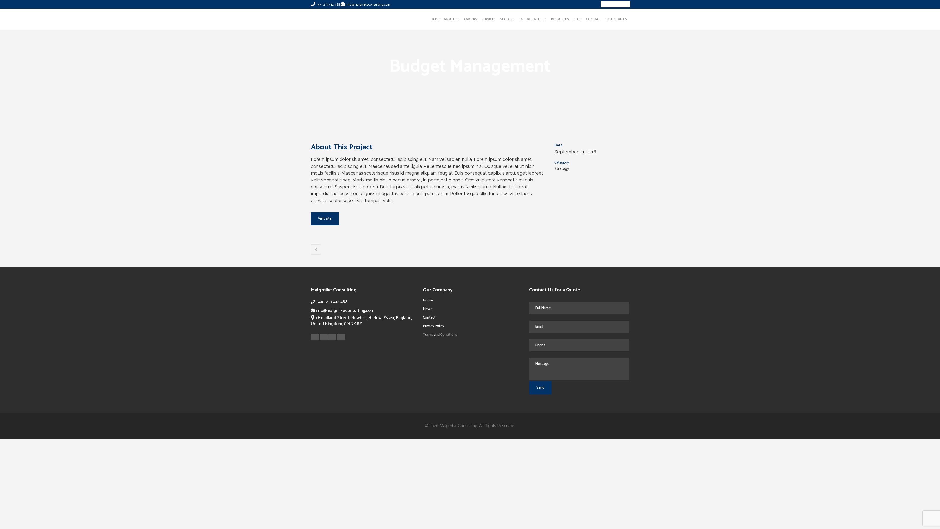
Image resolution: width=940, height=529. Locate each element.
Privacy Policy (433, 326)
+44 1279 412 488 (328, 5)
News (427, 309)
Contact (429, 317)
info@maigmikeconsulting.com (368, 5)
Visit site (325, 219)
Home (428, 300)
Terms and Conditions (440, 335)
